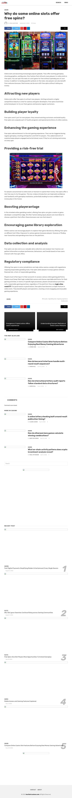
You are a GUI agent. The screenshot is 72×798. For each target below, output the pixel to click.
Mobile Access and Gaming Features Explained (20, 701)
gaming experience (63, 298)
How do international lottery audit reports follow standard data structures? (46, 382)
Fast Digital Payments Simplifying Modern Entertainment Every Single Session (31, 568)
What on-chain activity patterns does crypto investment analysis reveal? (47, 450)
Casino (6, 9)
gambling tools (53, 298)
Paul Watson (14, 23)
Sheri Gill (33, 366)
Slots (6, 610)
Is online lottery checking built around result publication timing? (47, 418)
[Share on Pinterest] (25, 28)
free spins (45, 298)
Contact (33, 790)
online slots (65, 301)
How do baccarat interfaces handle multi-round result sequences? (46, 362)
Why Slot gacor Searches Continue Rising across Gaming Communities (28, 612)
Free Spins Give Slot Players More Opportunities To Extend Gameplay (27, 657)
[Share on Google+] (21, 28)
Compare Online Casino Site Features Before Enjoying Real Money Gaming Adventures (47, 343)
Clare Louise (34, 421)
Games (6, 699)
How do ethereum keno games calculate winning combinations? (45, 434)
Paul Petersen (34, 454)
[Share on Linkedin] (28, 28)
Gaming (6, 566)
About (39, 790)
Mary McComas (34, 438)
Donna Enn (33, 347)
